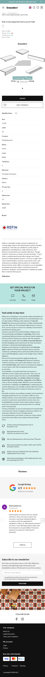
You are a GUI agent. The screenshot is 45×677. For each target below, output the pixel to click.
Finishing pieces (12, 13)
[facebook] (16, 619)
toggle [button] (3, 7)
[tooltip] (12, 297)
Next (43, 520)
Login (5, 645)
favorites (37, 7)
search (34, 7)
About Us (6, 631)
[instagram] (22, 619)
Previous (2, 520)
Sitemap (22, 666)
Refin (8, 33)
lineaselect (12, 7)
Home (4, 13)
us (30, 7)
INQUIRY (22, 98)
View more (6, 276)
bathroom (25, 384)
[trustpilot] (28, 619)
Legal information (9, 634)
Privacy (5, 648)
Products (15, 666)
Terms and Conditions (10, 636)
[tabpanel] (22, 63)
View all (22, 545)
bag (41, 7)
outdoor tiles (25, 378)
